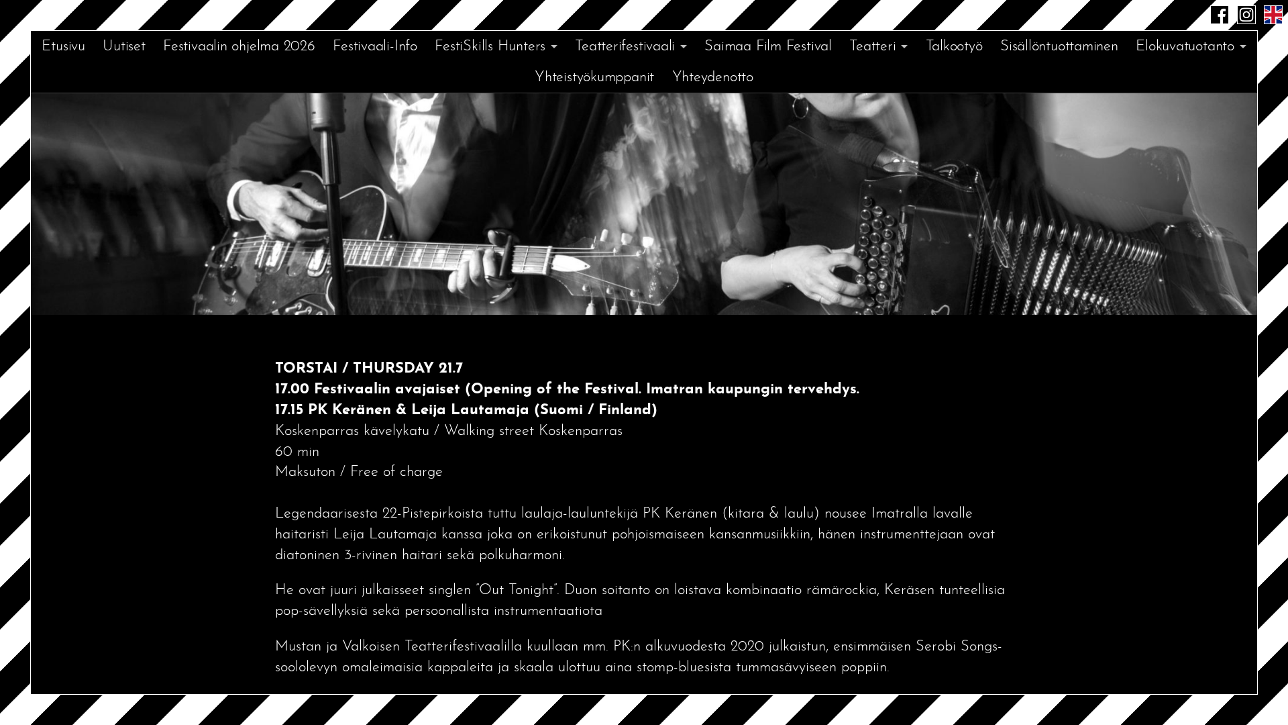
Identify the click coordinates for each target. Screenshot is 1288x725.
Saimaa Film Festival (768, 46)
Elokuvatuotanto (1185, 46)
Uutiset (124, 46)
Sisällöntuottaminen (1059, 46)
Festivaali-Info (375, 46)
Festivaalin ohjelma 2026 (239, 46)
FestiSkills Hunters (490, 46)
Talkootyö (954, 46)
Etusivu (63, 46)
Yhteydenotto (712, 77)
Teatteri (872, 46)
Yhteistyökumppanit (594, 77)
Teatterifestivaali (625, 46)
